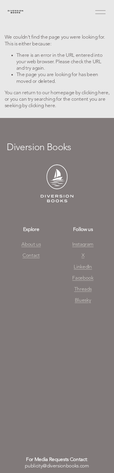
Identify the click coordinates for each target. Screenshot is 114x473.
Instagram (83, 244)
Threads (83, 289)
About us (31, 244)
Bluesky (83, 300)
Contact (31, 255)
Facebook (82, 278)
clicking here (95, 92)
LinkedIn (83, 267)
